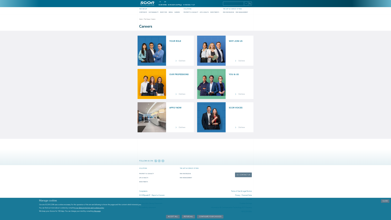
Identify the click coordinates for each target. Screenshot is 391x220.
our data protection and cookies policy (90, 208)
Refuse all (188, 216)
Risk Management (242, 12)
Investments (214, 12)
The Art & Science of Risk (232, 9)
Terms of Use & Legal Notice (241, 191)
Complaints (143, 191)
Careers (177, 12)
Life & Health (204, 12)
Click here (182, 61)
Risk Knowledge (228, 12)
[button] (246, 4)
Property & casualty (146, 173)
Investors (163, 12)
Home (141, 19)
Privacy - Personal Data (243, 195)
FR (160, 2)
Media (171, 12)
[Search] (250, 4)
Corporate (143, 12)
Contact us (244, 175)
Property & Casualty (191, 12)
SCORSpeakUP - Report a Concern (152, 195)
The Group (143, 9)
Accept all (173, 216)
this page (97, 211)
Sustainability (153, 12)
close (385, 201)
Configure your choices (210, 216)
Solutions (187, 9)
